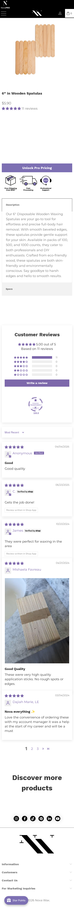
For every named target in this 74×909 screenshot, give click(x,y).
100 (14, 122)
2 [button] (32, 749)
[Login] (59, 13)
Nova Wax (42, 900)
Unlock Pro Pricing (37, 168)
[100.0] (35, 404)
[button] (11, 109)
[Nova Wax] (37, 13)
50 (5, 122)
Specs (9, 289)
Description (12, 204)
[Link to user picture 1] (37, 621)
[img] (14, 447)
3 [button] (38, 749)
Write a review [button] (37, 383)
